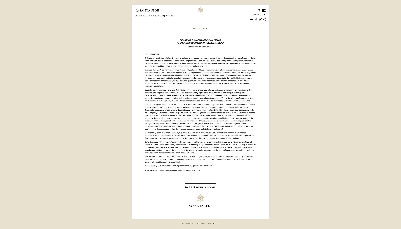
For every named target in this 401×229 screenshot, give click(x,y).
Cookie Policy (201, 223)
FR (203, 29)
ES (199, 29)
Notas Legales (190, 223)
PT (207, 29)
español (257, 15)
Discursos (154, 16)
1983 (162, 16)
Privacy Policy (212, 223)
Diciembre (170, 16)
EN (194, 29)
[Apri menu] (263, 10)
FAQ (183, 223)
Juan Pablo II (142, 16)
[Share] (264, 20)
